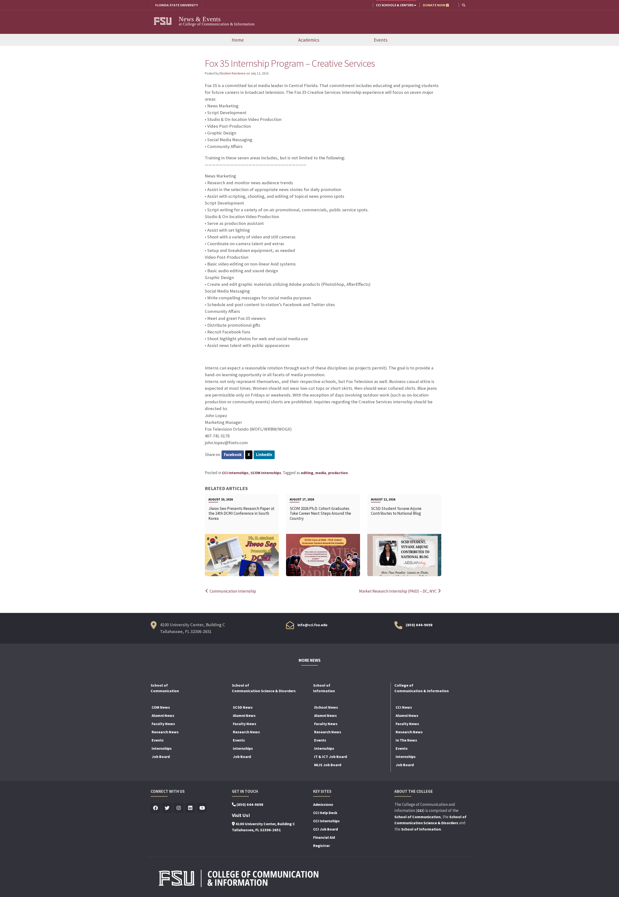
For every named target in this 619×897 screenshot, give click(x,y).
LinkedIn (264, 454)
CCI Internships (235, 472)
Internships (162, 748)
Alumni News (163, 715)
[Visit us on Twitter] (167, 808)
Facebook (233, 454)
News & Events (200, 19)
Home (238, 40)
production (338, 472)
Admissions (323, 804)
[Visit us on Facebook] (156, 808)
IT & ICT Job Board (330, 756)
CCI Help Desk (325, 812)
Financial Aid (324, 837)
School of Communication (417, 816)
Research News (165, 731)
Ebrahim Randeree (233, 73)
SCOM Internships (266, 472)
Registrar (321, 845)
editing (307, 472)
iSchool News (326, 707)
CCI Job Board (325, 829)
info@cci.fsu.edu (312, 624)
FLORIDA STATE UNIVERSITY (176, 5)
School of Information (421, 829)
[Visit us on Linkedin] (190, 808)
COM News (161, 707)
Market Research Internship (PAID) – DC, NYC (398, 591)
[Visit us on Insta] (179, 808)
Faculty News (163, 723)
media (320, 472)
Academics (308, 40)
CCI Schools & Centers (395, 5)
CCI (420, 810)
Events (380, 40)
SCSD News (243, 707)
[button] (463, 5)
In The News (406, 740)
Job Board (161, 756)
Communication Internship (232, 591)
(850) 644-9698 (419, 624)
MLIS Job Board (327, 764)
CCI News (404, 707)
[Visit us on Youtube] (202, 808)
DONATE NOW (434, 5)
